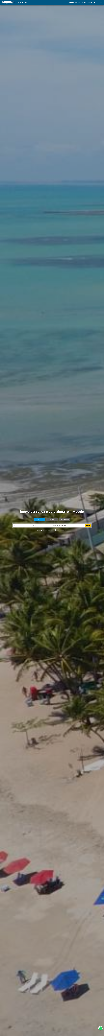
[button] (26, 2)
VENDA (52, 519)
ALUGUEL (39, 519)
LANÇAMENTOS (65, 519)
